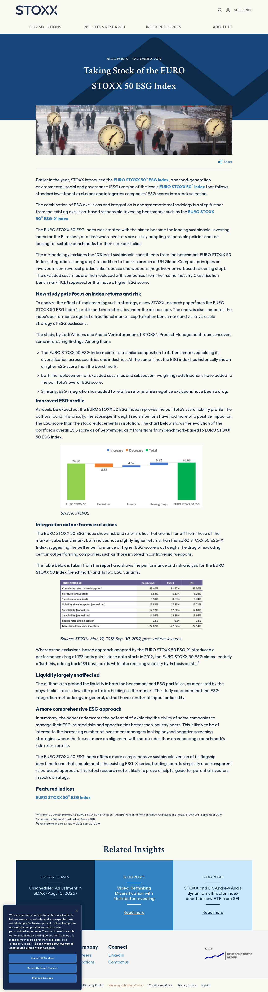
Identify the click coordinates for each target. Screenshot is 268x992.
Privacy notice (187, 985)
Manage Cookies (42, 977)
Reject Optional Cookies (42, 968)
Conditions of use (160, 985)
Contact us (118, 962)
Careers (83, 955)
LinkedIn (116, 955)
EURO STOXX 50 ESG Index (141, 179)
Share (228, 161)
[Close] (76, 910)
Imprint (206, 985)
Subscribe (243, 10)
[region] (42, 947)
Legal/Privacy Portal (90, 985)
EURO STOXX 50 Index (182, 186)
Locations (85, 962)
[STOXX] (37, 10)
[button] (220, 10)
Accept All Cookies (42, 958)
